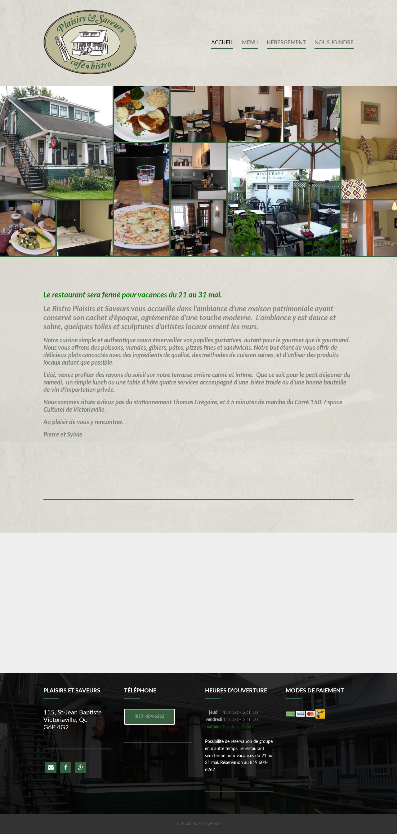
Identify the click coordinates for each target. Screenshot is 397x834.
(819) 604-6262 (149, 716)
